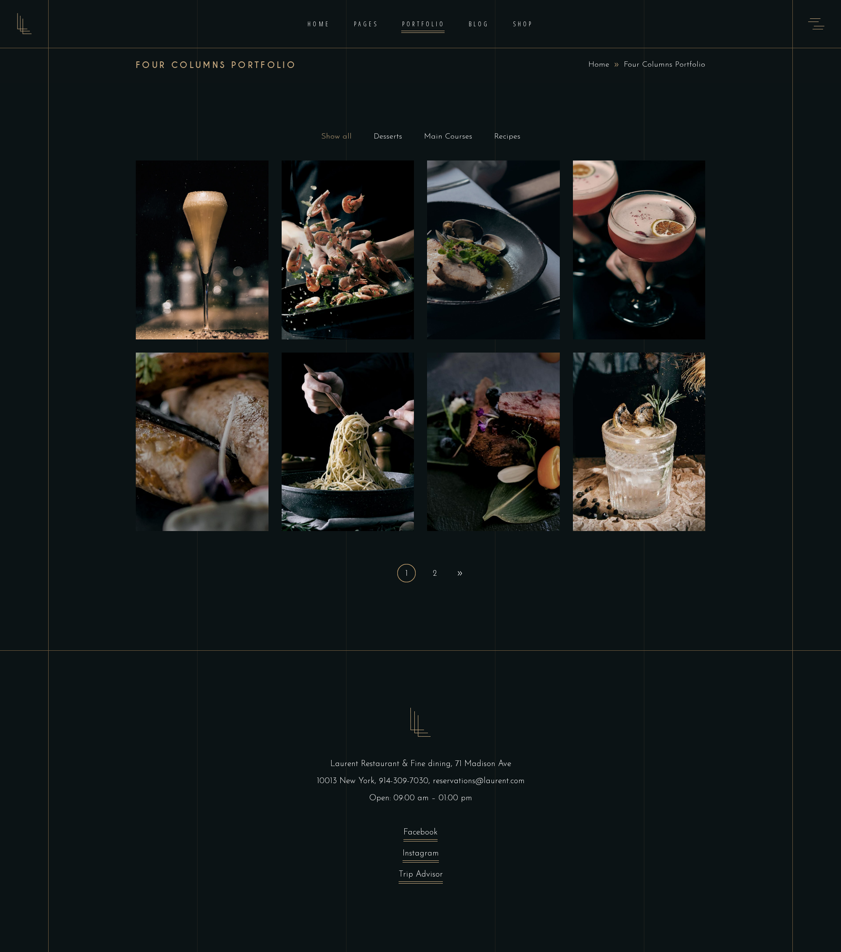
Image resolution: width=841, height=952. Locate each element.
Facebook (420, 832)
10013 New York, (348, 781)
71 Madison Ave (483, 764)
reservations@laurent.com (479, 781)
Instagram (421, 853)
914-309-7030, (406, 781)
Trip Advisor (421, 874)
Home (598, 65)
